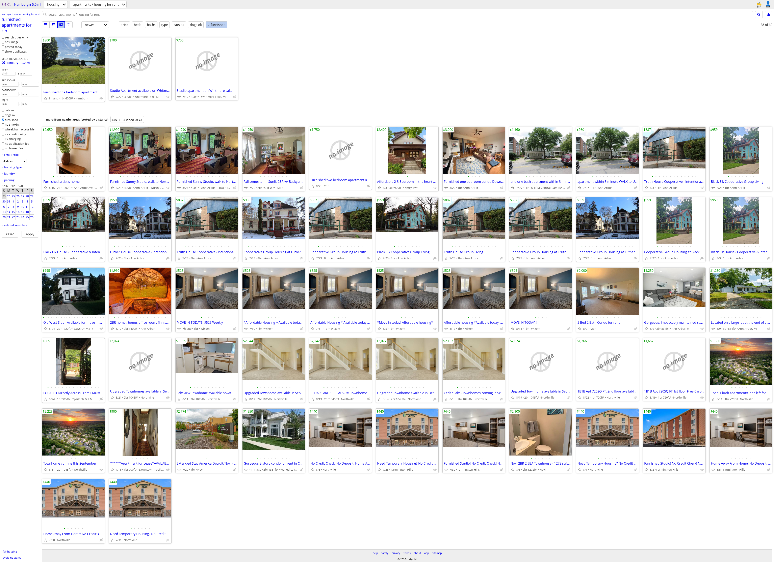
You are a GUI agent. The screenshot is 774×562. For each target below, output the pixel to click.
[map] (69, 24)
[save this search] (768, 14)
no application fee (17, 144)
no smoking (12, 124)
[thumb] (53, 24)
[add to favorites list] (45, 98)
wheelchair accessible (19, 129)
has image (12, 42)
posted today (13, 47)
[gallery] (61, 24)
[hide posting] (101, 98)
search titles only (16, 37)
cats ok (9, 110)
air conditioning (15, 134)
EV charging (13, 139)
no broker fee (14, 148)
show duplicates (16, 51)
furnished (11, 120)
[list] (46, 24)
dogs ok (10, 115)
